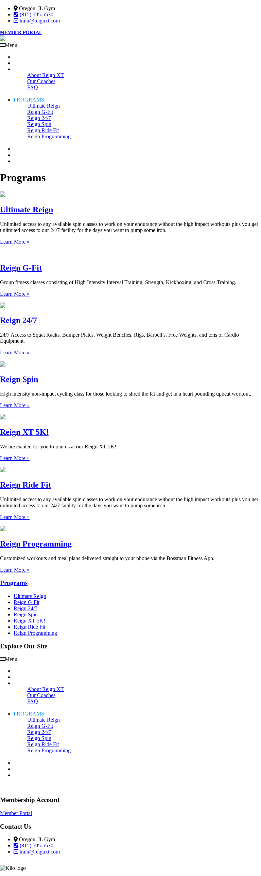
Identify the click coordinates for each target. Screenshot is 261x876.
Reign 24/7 (18, 320)
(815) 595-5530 (35, 14)
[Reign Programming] (2, 529)
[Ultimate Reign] (2, 195)
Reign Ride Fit (25, 484)
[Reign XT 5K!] (2, 417)
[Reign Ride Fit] (2, 470)
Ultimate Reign (26, 209)
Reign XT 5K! (24, 432)
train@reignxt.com (39, 21)
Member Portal (21, 32)
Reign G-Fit (21, 267)
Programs (14, 582)
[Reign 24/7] (2, 306)
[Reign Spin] (2, 365)
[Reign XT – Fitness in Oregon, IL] (2, 39)
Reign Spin (19, 379)
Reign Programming (36, 543)
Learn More (15, 242)
